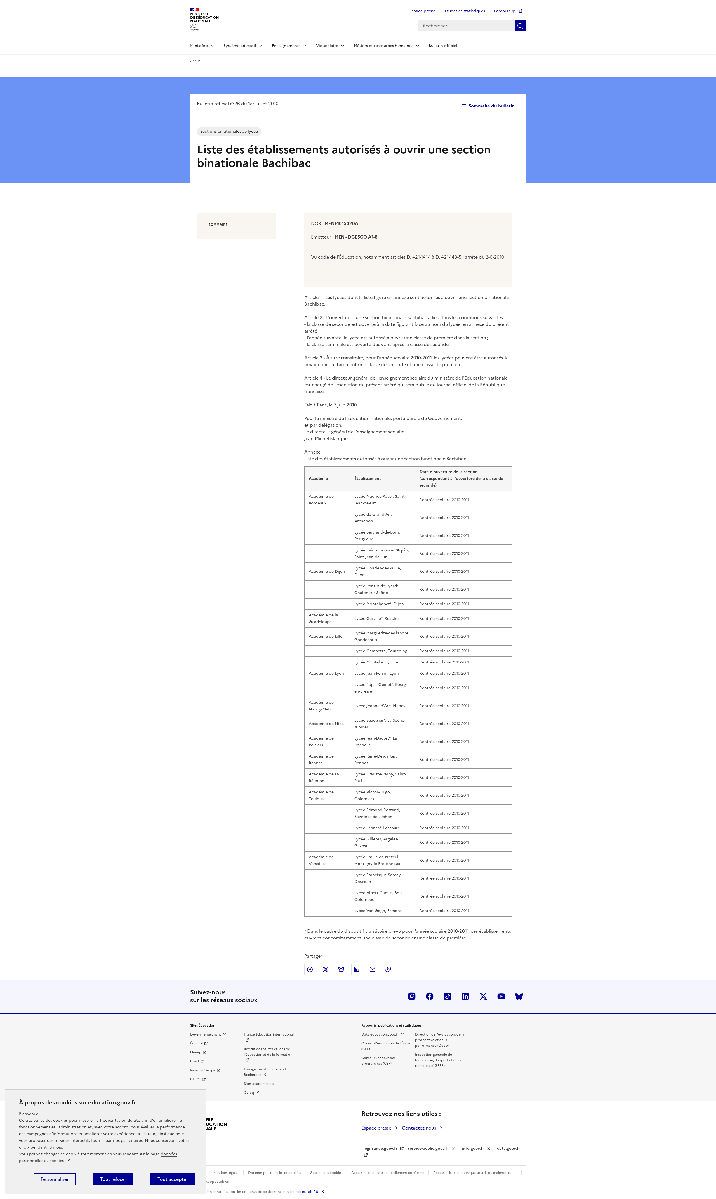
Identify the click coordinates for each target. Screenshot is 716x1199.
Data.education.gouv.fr (380, 1034)
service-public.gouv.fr (428, 1148)
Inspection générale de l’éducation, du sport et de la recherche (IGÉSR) (438, 1060)
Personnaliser (55, 1179)
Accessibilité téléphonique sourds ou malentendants (475, 1172)
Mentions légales (226, 1172)
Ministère (199, 46)
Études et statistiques (465, 11)
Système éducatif (239, 46)
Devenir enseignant (205, 1034)
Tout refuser (113, 1179)
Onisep (195, 1052)
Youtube (501, 996)
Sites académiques (259, 1083)
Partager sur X (325, 969)
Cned (194, 1061)
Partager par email (372, 969)
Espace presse (422, 11)
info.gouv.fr (473, 1148)
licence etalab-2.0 (304, 1191)
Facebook (429, 996)
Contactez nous (419, 1128)
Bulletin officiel (443, 46)
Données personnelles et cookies (275, 1172)
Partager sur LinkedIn (356, 969)
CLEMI (195, 1079)
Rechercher (520, 25)
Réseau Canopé (202, 1070)
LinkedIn (465, 996)
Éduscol (196, 1043)
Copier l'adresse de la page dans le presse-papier (388, 969)
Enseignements (286, 46)
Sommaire (218, 224)
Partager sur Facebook (309, 969)
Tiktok (447, 996)
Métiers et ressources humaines (383, 46)
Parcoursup (505, 11)
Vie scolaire (327, 46)
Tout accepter (172, 1179)
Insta (411, 996)
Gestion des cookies (326, 1172)
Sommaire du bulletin (491, 105)
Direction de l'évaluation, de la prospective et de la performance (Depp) (439, 1040)
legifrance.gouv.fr (380, 1148)
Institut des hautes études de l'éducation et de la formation (268, 1051)
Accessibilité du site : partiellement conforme (388, 1172)
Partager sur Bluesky (341, 969)
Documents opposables (209, 1181)
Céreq (249, 1092)
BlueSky (519, 996)
